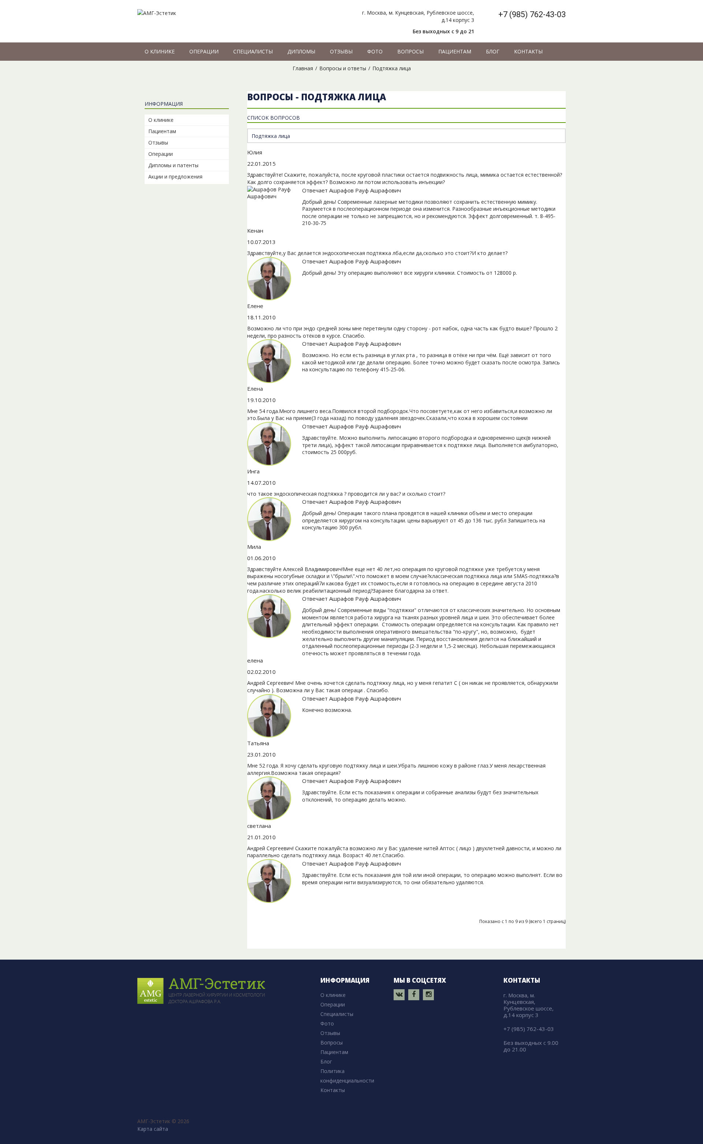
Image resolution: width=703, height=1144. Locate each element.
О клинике (161, 119)
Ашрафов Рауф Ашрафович (365, 190)
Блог (326, 1061)
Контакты (332, 1090)
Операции (160, 153)
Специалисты (336, 1013)
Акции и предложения (175, 176)
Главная (303, 68)
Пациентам (162, 131)
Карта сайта (152, 1128)
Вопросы (331, 1042)
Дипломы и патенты (173, 165)
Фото (327, 1023)
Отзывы (158, 142)
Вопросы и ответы (342, 68)
